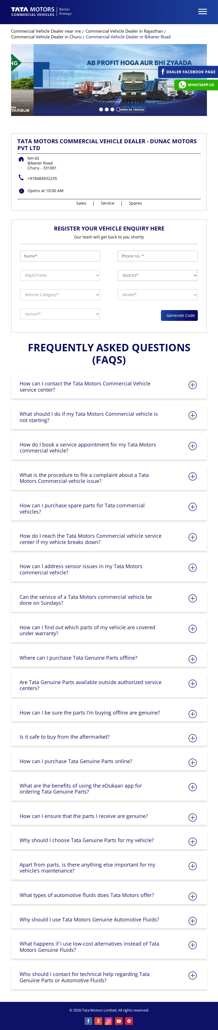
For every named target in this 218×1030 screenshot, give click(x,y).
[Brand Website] (129, 1021)
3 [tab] (111, 108)
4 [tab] (117, 108)
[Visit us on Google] (99, 1021)
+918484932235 (42, 178)
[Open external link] (188, 76)
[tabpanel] (109, 80)
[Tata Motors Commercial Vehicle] (41, 12)
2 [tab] (106, 108)
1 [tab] (100, 108)
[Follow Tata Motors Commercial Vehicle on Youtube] (119, 1021)
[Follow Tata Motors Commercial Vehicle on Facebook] (88, 1021)
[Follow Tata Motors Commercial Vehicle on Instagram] (109, 1021)
